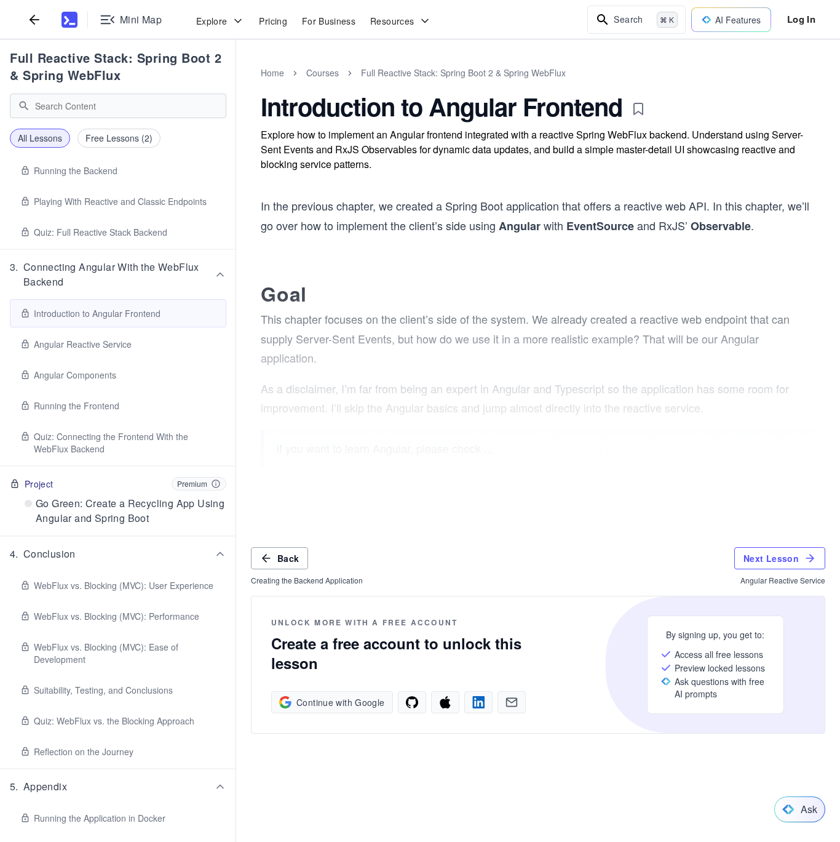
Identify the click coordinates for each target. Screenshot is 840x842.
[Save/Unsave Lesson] (638, 109)
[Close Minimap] (236, 86)
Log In (801, 19)
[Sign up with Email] (511, 702)
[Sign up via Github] (412, 702)
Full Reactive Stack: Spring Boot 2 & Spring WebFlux (115, 66)
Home (272, 72)
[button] (118, 274)
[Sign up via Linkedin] (478, 702)
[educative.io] (69, 20)
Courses (322, 72)
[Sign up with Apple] (445, 702)
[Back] (34, 19)
